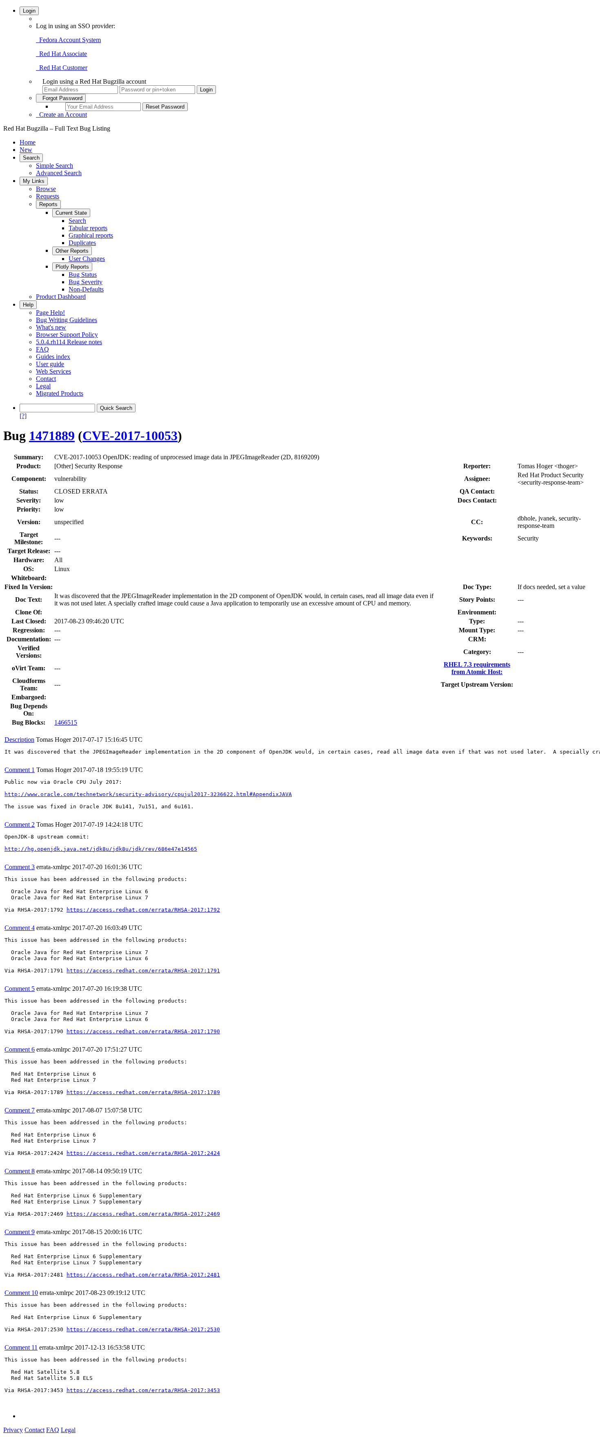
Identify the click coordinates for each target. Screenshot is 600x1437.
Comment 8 (19, 1171)
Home (28, 142)
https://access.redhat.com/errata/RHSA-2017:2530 (143, 1329)
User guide (50, 363)
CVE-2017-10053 (130, 435)
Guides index (53, 356)
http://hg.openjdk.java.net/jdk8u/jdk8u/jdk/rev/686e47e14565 (100, 849)
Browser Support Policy (67, 334)
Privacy (13, 1429)
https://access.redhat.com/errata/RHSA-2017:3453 (143, 1390)
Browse (46, 188)
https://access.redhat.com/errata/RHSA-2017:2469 (143, 1214)
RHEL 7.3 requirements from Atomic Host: (477, 668)
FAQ (42, 349)
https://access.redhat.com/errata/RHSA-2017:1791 (143, 971)
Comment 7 (19, 1110)
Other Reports (72, 251)
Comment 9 (19, 1231)
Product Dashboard (61, 296)
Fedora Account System (68, 39)
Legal (43, 386)
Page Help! (50, 312)
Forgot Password (60, 98)
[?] (23, 415)
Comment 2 (19, 824)
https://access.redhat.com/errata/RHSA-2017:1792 (143, 910)
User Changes (87, 258)
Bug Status (83, 274)
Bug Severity (85, 281)
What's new (51, 327)
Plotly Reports (72, 267)
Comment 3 (19, 866)
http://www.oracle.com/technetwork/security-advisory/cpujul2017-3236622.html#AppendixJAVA (148, 794)
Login (29, 11)
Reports (48, 204)
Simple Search (54, 165)
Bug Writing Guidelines (66, 319)
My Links (33, 181)
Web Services (53, 371)
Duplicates (82, 242)
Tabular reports (88, 228)
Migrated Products (59, 393)
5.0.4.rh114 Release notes (69, 341)
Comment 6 (19, 1049)
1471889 (52, 435)
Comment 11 (21, 1347)
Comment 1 (19, 769)
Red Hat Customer (61, 67)
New (26, 149)
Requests (47, 196)
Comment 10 (21, 1292)
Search (31, 158)
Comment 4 (19, 927)
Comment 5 (19, 988)
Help (28, 305)
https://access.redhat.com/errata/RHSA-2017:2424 (143, 1153)
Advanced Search (59, 172)
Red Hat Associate (61, 53)
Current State (71, 213)
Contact (46, 378)
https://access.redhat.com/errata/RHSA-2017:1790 (143, 1031)
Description (19, 739)
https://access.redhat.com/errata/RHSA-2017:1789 (143, 1092)
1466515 (65, 722)
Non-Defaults (86, 289)
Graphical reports (91, 235)
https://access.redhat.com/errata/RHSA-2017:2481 (143, 1275)
